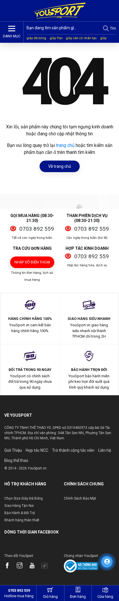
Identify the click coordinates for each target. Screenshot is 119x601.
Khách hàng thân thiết (21, 520)
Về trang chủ (59, 166)
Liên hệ (104, 450)
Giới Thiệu (13, 450)
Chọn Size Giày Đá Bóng (23, 498)
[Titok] (47, 565)
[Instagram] (22, 565)
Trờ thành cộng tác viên (73, 450)
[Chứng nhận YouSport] (81, 566)
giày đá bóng (36, 38)
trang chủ (65, 145)
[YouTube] (35, 565)
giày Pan (56, 38)
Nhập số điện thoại (32, 262)
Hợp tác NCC (37, 450)
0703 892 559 (36, 228)
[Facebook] (10, 565)
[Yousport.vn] (59, 10)
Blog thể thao (16, 460)
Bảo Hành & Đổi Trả (19, 513)
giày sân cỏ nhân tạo (81, 38)
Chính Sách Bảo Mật (80, 498)
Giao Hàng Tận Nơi (19, 506)
